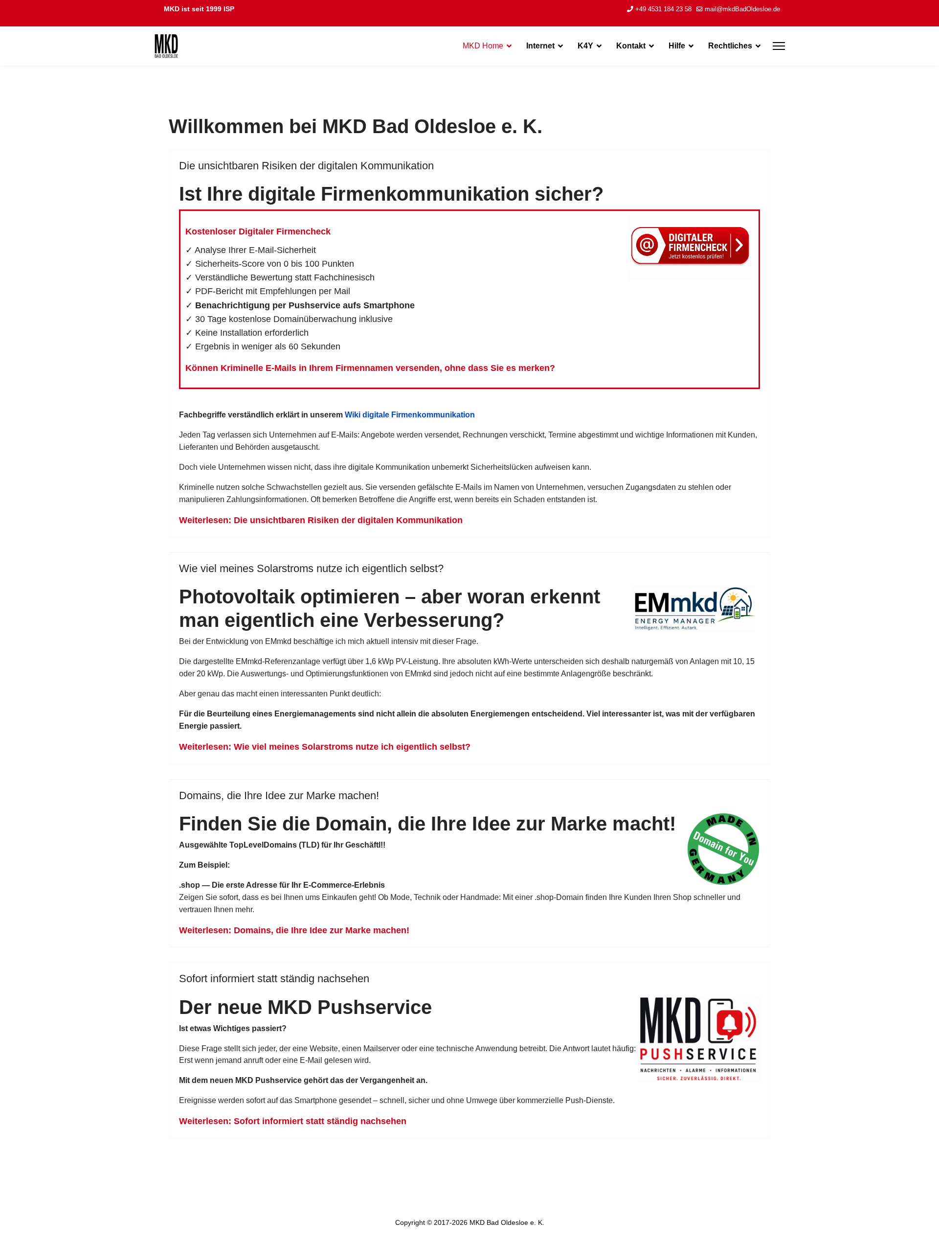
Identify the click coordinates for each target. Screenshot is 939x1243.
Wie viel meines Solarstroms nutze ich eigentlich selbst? (311, 568)
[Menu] (779, 46)
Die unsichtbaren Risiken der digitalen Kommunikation (306, 166)
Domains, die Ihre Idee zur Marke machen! (279, 795)
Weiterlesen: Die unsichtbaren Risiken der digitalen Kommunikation (321, 520)
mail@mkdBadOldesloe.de (742, 9)
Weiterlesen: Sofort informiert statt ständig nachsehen (292, 1121)
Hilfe (677, 46)
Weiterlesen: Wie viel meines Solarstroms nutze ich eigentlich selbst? (324, 747)
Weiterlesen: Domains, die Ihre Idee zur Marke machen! (294, 930)
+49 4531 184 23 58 (663, 9)
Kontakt (631, 46)
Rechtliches (730, 46)
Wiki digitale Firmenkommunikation (410, 415)
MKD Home (483, 46)
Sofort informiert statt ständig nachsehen (274, 978)
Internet (540, 46)
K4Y (585, 46)
